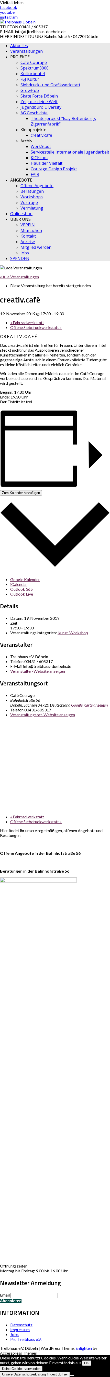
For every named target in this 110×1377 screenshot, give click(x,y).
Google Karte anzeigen (89, 705)
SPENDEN (19, 258)
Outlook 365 (21, 589)
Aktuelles (19, 45)
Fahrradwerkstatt (27, 322)
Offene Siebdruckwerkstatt (36, 327)
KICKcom (39, 157)
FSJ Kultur (29, 79)
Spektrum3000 (34, 68)
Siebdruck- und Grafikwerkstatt (50, 85)
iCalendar (18, 584)
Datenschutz (21, 1324)
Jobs (24, 253)
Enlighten (83, 1348)
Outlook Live (21, 593)
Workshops (31, 197)
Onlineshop (21, 213)
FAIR (35, 174)
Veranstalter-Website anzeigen (37, 671)
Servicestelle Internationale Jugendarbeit (70, 152)
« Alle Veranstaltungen (19, 276)
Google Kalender (25, 579)
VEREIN (27, 225)
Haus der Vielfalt (46, 163)
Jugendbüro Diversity (40, 107)
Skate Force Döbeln (39, 96)
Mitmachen (31, 230)
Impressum (20, 1329)
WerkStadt (41, 146)
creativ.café (41, 135)
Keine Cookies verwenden (21, 1369)
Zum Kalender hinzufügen (21, 493)
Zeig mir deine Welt (39, 101)
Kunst (63, 632)
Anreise (27, 241)
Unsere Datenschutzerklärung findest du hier (35, 1374)
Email (5, 1294)
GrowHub (29, 90)
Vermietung (31, 208)
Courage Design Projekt (54, 169)
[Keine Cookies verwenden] (72, 1375)
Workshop (78, 632)
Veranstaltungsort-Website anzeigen (42, 714)
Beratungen (32, 191)
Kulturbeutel (32, 73)
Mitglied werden (35, 247)
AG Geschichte (34, 113)
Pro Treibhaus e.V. (25, 1339)
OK (86, 1363)
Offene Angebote (36, 185)
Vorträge (29, 202)
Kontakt (28, 236)
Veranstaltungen (26, 51)
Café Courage (33, 62)
